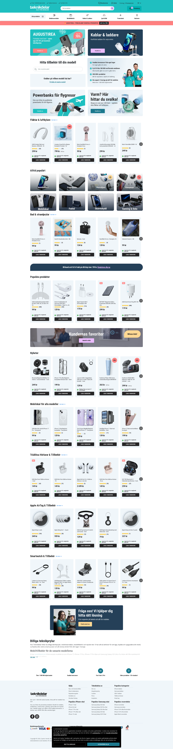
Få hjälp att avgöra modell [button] (58, 82)
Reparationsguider (73, 693)
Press (93, 696)
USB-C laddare (118, 693)
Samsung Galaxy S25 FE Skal (99, 714)
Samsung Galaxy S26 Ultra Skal (99, 709)
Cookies (94, 693)
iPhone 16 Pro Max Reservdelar (122, 709)
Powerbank (120, 18)
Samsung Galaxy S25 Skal (98, 712)
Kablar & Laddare (87, 18)
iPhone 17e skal (73, 714)
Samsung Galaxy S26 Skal (98, 705)
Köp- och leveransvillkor (75, 689)
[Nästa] (141, 144)
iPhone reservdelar (119, 705)
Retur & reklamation (74, 691)
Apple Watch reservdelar (120, 714)
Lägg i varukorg (40, 160)
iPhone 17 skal (72, 705)
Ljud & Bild (104, 18)
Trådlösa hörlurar (118, 696)
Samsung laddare (118, 691)
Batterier (137, 18)
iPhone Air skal (72, 707)
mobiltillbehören (40, 654)
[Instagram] (37, 716)
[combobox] (87, 8)
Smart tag (116, 698)
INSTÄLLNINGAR (69, 744)
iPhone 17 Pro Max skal (75, 712)
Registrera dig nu (103, 267)
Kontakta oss (72, 696)
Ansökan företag (73, 698)
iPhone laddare (118, 689)
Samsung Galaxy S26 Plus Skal (99, 707)
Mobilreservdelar (54, 18)
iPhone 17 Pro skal (73, 709)
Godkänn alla (103, 744)
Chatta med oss (85, 624)
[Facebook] (32, 716)
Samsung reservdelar (119, 707)
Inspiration (94, 698)
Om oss (94, 689)
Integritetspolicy (96, 691)
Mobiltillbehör (71, 18)
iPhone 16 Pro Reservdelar (121, 712)
